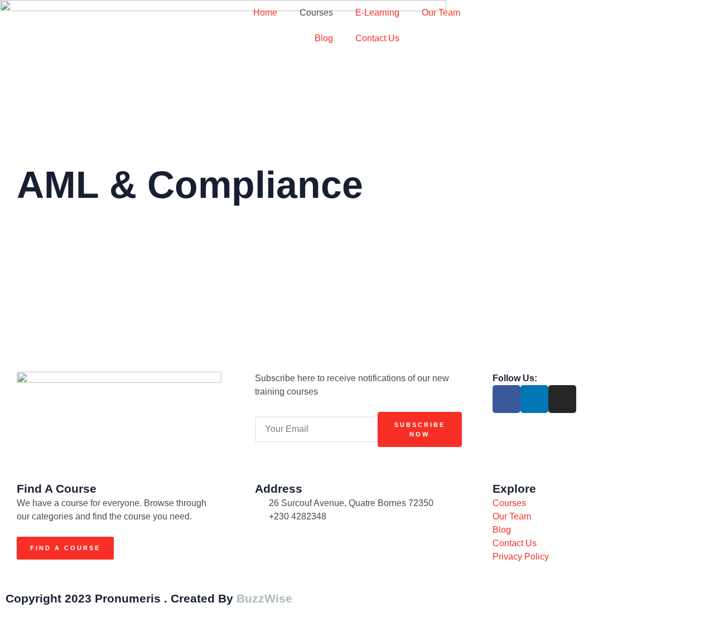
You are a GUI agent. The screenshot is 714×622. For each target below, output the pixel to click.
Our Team (441, 12)
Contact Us (377, 38)
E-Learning (377, 12)
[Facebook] (506, 399)
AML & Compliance (190, 184)
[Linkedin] (534, 399)
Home (265, 12)
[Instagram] (562, 399)
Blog (324, 38)
